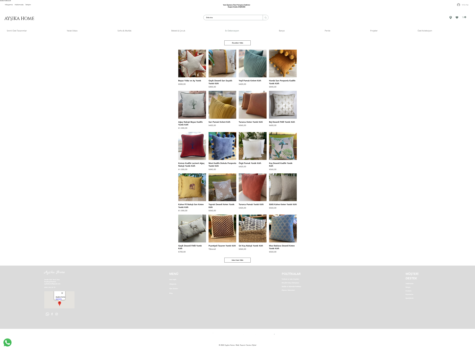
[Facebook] (52, 314)
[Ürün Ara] (265, 17)
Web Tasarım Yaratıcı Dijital (246, 345)
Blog (171, 293)
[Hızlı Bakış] (192, 63)
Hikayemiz (172, 284)
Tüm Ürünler (173, 288)
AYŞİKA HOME (18, 19)
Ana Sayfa (172, 279)
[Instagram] (56, 314)
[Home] (7, 343)
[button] (464, 17)
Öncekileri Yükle (237, 43)
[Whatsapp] (47, 314)
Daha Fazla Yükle (237, 260)
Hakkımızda (19, 5)
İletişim (28, 5)
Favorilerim (409, 294)
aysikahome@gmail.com (52, 284)
